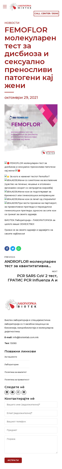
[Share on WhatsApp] (18, 248)
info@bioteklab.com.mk (26, 337)
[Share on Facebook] (7, 248)
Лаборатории (12, 364)
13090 (13, 343)
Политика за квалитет (16, 372)
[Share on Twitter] (12, 248)
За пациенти (11, 357)
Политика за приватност (17, 380)
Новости (12, 23)
